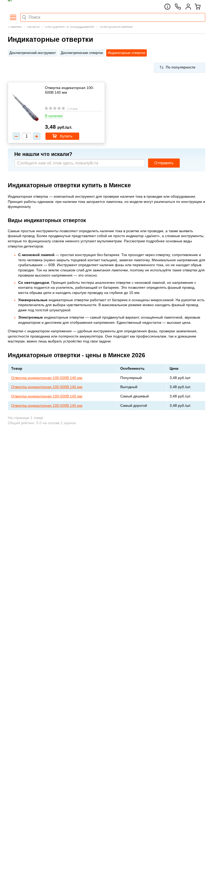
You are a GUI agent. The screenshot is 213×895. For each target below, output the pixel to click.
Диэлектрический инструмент (32, 53)
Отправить (164, 163)
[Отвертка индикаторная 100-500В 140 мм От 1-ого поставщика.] (25, 108)
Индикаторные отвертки (126, 53)
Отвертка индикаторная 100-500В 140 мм (69, 90)
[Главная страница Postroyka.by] (30, 6)
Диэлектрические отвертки (82, 53)
